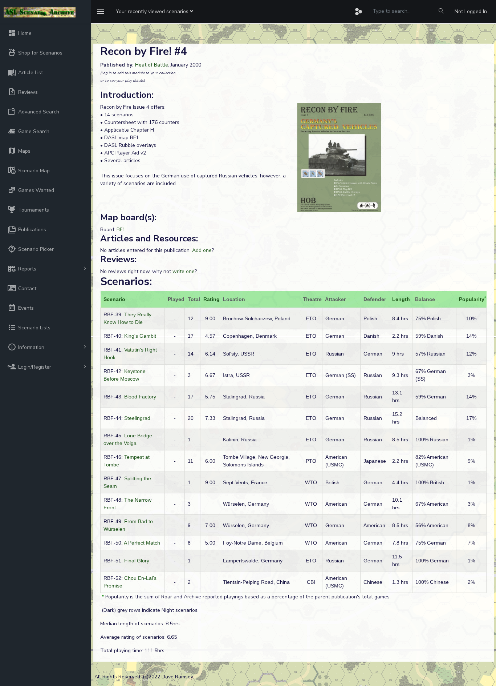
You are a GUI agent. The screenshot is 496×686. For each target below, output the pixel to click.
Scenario (114, 299)
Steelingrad (137, 418)
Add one (202, 250)
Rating (211, 299)
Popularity (471, 299)
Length (401, 299)
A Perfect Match (142, 543)
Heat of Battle (151, 64)
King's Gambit (140, 336)
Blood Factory (140, 397)
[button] (154, 11)
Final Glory (136, 560)
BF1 (121, 229)
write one (183, 271)
